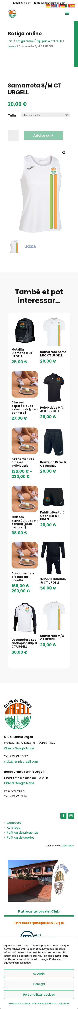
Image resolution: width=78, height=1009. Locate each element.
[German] (62, 5)
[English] (53, 5)
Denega (39, 984)
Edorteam (68, 845)
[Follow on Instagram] (71, 816)
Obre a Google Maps (19, 748)
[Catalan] (48, 5)
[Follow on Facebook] (63, 816)
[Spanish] (72, 5)
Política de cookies (19, 1003)
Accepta (39, 974)
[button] (64, 152)
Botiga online (25, 41)
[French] (57, 5)
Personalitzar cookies (39, 995)
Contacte (14, 823)
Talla (12, 115)
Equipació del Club (49, 41)
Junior (12, 46)
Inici (10, 41)
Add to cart (43, 135)
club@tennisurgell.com (21, 762)
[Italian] (67, 5)
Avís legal (63, 1003)
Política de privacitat (44, 1003)
